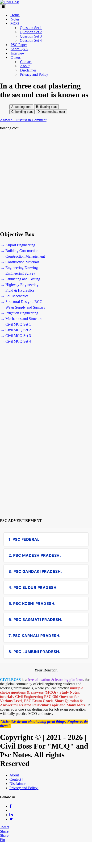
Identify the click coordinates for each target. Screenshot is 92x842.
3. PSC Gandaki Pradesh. (35, 571)
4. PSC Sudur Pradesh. (33, 587)
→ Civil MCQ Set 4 (16, 341)
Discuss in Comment (31, 120)
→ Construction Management (23, 256)
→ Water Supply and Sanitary (23, 307)
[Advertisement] (46, 180)
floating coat (48, 107)
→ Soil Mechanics (14, 296)
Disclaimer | (18, 784)
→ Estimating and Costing (20, 279)
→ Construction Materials (20, 262)
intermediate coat (53, 111)
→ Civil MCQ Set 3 (16, 336)
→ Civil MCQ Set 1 (16, 324)
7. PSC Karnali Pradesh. (34, 635)
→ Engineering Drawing (19, 268)
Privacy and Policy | (24, 788)
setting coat (23, 107)
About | (15, 775)
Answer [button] (6, 120)
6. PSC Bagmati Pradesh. (35, 619)
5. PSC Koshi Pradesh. (32, 603)
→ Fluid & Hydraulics (17, 290)
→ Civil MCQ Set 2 (16, 330)
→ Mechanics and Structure (21, 319)
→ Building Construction (19, 251)
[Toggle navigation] (3, 6)
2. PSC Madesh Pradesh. (34, 555)
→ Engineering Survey (18, 273)
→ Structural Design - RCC (21, 302)
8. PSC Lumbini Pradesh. (34, 651)
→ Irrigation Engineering (19, 313)
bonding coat (23, 111)
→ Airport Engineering (18, 245)
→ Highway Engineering (19, 285)
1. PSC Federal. (24, 539)
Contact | (16, 779)
